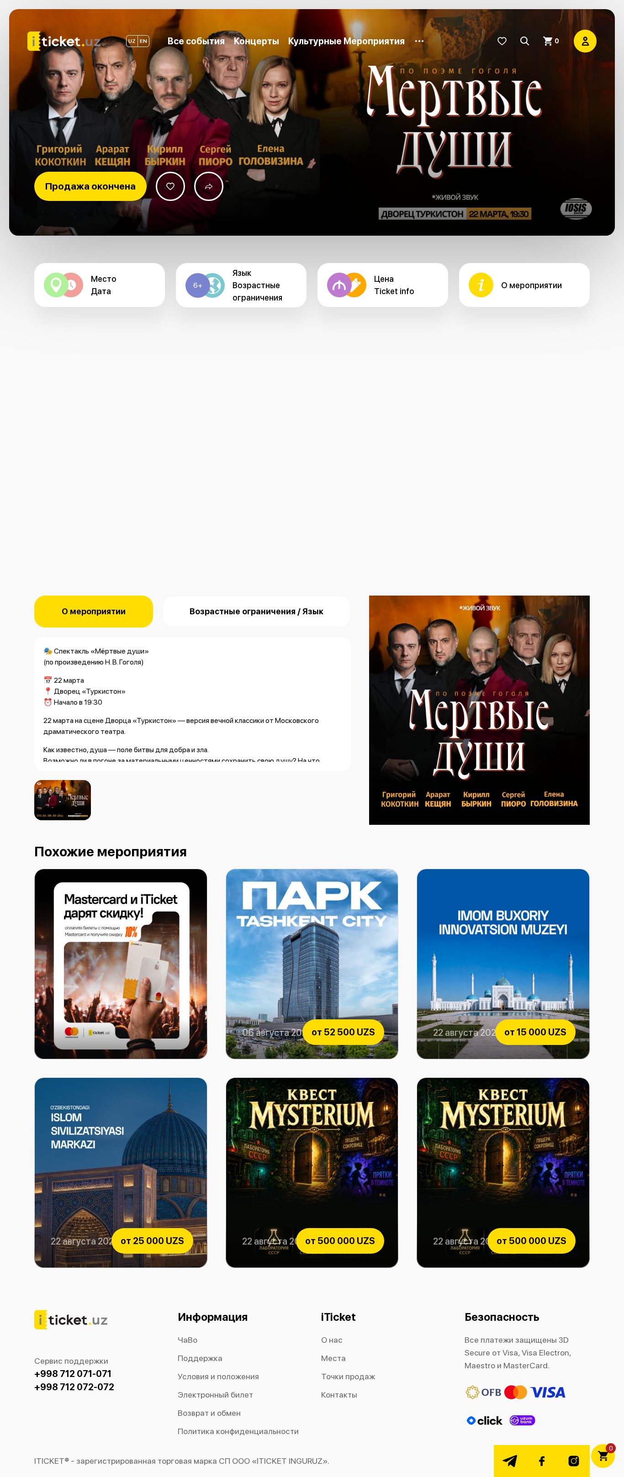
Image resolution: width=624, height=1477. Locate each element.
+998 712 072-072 (74, 1387)
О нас (332, 1340)
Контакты (339, 1394)
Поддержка (200, 1358)
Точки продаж (348, 1376)
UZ (132, 41)
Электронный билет (215, 1394)
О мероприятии (94, 611)
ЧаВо (187, 1340)
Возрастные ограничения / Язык (256, 611)
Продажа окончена (90, 186)
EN (143, 41)
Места (333, 1358)
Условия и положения (218, 1376)
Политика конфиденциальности (238, 1431)
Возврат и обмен (209, 1413)
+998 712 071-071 (72, 1373)
